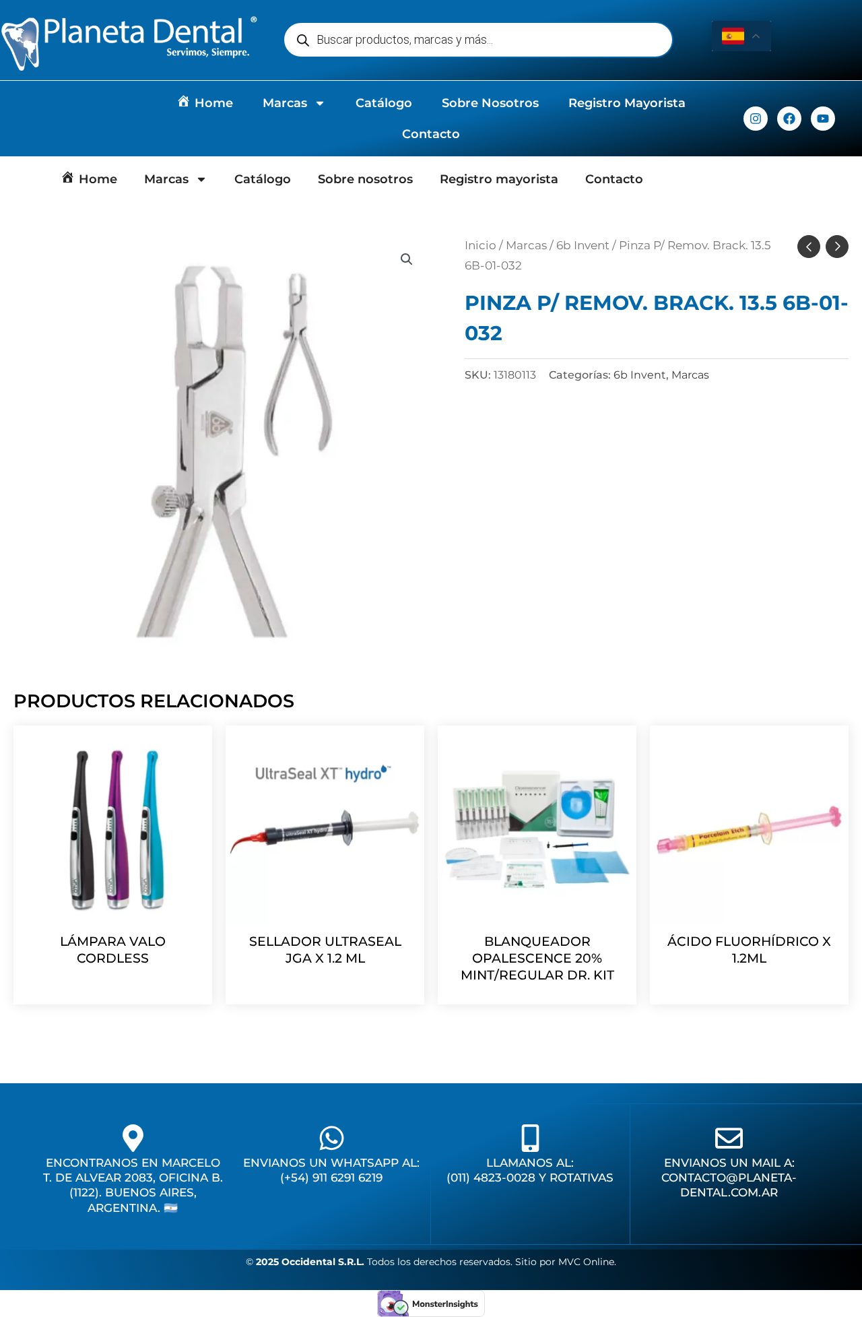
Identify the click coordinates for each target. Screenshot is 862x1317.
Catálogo (384, 103)
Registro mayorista (627, 103)
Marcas (285, 103)
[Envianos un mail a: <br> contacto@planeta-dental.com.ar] (729, 1138)
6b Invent (582, 245)
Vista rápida (113, 910)
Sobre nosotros (490, 103)
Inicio (480, 245)
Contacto (431, 134)
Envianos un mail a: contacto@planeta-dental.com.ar (729, 1177)
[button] (407, 259)
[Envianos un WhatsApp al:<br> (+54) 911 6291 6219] (331, 1138)
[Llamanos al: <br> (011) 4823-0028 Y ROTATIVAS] (530, 1138)
